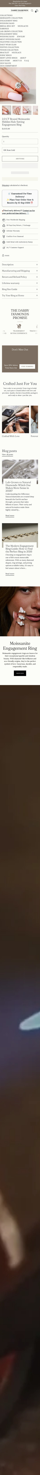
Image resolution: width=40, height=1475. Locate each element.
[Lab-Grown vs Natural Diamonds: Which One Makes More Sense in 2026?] (20, 472)
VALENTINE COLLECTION (11, 42)
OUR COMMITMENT (8, 66)
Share (7, 255)
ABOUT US (17, 60)
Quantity (5, 136)
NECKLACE (16, 52)
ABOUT (23, 58)
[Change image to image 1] (6, 110)
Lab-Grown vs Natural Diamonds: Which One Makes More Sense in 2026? (18, 486)
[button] (20, 165)
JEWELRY (21, 36)
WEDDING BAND (7, 23)
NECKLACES (23, 26)
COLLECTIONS (6, 15)
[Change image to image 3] (27, 110)
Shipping (5, 185)
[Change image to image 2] (16, 110)
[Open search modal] (32, 10)
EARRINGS (4, 28)
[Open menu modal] (3, 10)
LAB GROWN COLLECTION (11, 31)
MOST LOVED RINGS (8, 58)
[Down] (36, 110)
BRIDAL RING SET (7, 26)
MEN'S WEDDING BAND (10, 39)
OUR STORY (5, 60)
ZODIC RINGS (6, 55)
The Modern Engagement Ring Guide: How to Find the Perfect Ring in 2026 (20, 548)
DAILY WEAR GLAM (8, 44)
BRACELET (4, 52)
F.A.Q (26, 60)
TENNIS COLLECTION (9, 50)
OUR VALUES (5, 63)
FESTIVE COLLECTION (9, 47)
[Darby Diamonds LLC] (20, 10)
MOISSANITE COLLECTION (11, 18)
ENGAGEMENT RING (8, 20)
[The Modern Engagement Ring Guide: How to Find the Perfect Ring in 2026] (20, 535)
